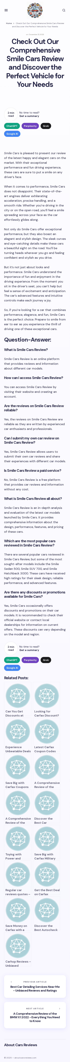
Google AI (12, 133)
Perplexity (30, 125)
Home (9, 23)
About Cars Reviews (20, 1044)
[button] (6, 10)
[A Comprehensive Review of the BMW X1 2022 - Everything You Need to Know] (35, 1015)
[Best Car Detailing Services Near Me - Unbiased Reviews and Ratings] (35, 986)
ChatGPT (12, 125)
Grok (46, 125)
